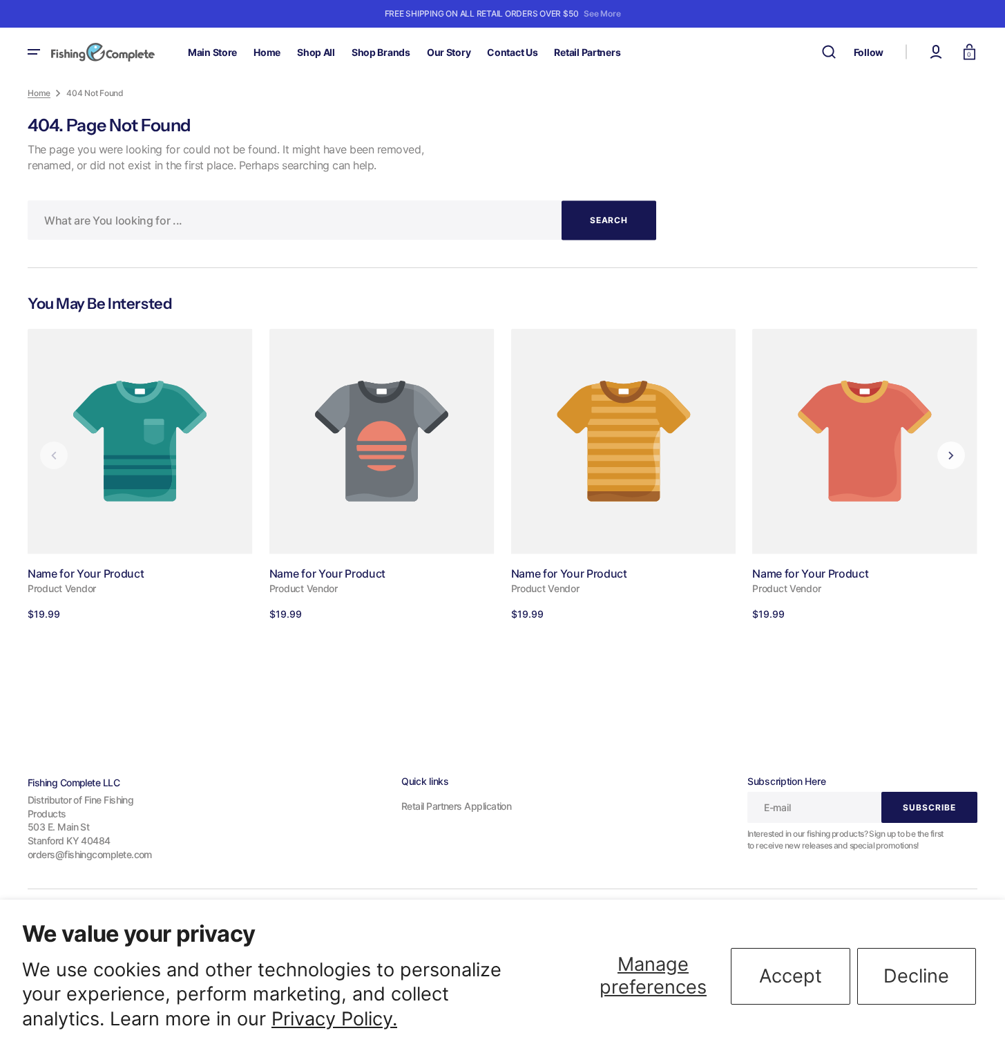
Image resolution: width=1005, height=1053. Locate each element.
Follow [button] (868, 52)
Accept (790, 976)
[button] (828, 52)
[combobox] (342, 220)
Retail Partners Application (456, 806)
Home (39, 93)
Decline (916, 976)
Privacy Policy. (334, 1018)
